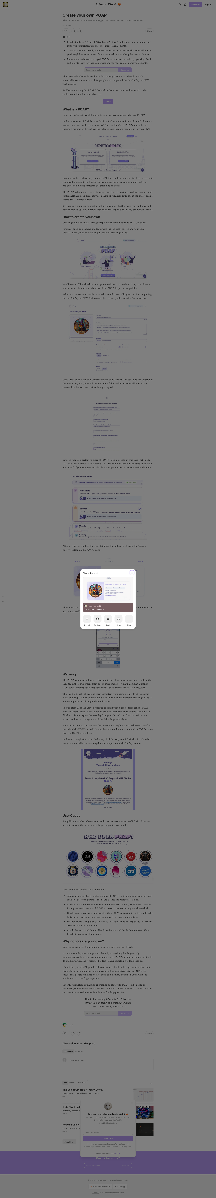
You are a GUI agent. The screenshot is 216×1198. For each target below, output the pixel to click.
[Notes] (118, 619)
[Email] (108, 619)
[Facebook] (98, 619)
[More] (129, 619)
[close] (132, 573)
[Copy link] (87, 619)
